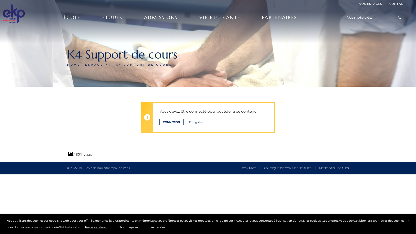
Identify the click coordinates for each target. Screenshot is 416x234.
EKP (80, 168)
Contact (397, 3)
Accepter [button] (158, 227)
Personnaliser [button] (96, 227)
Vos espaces (370, 3)
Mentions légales (334, 168)
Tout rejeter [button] (128, 227)
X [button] (409, 220)
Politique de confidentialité (287, 168)
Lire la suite (71, 227)
